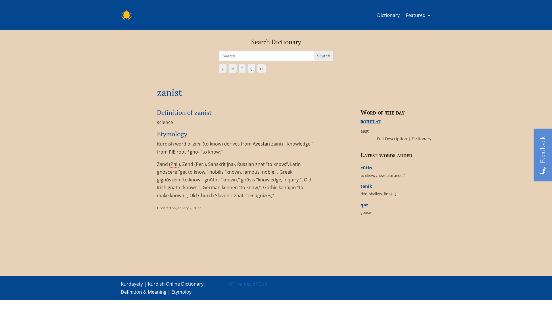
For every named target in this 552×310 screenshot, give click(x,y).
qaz (364, 205)
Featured (415, 15)
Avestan (261, 144)
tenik (366, 186)
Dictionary (388, 15)
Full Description (392, 139)
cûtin (366, 167)
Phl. (174, 164)
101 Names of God (247, 284)
